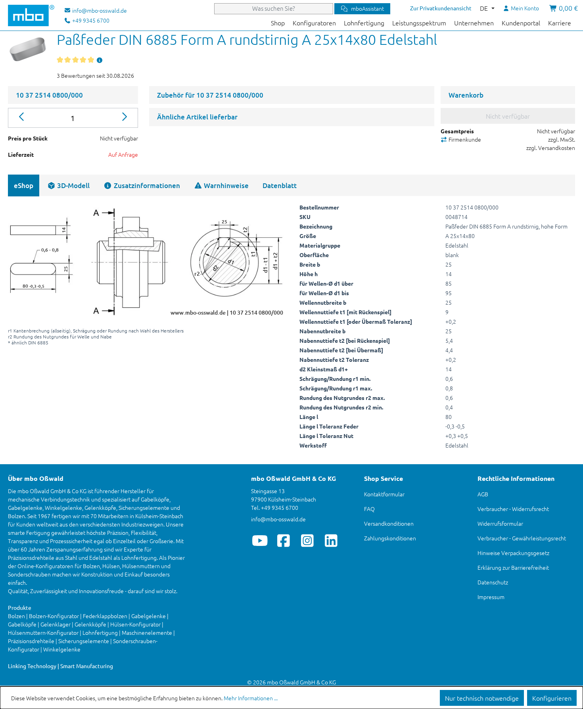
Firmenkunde (464, 139)
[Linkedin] (331, 540)
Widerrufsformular (500, 523)
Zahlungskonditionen (390, 538)
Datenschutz (493, 582)
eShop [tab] (23, 185)
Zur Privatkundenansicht (441, 8)
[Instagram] (307, 540)
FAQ (369, 509)
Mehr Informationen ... (251, 698)
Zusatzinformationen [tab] (146, 185)
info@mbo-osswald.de (278, 519)
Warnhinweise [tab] (225, 185)
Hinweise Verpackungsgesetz (513, 553)
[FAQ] (99, 60)
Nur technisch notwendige (482, 698)
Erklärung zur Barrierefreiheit (513, 567)
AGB (483, 494)
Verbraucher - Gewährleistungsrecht (522, 538)
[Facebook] (284, 540)
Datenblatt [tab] (280, 185)
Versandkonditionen (389, 523)
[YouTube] (260, 540)
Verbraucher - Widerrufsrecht (513, 509)
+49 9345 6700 (90, 20)
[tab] (68, 185)
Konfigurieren (551, 698)
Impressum (491, 597)
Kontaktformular (384, 494)
